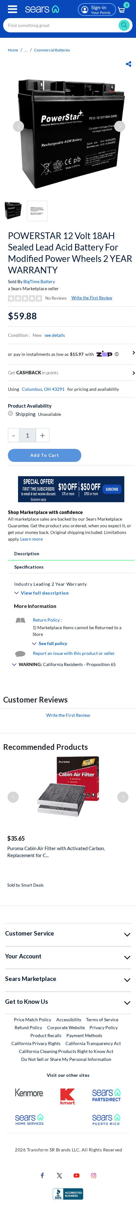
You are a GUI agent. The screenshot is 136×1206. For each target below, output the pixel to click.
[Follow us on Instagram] (93, 1175)
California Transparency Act (93, 1043)
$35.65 (16, 838)
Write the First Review (91, 297)
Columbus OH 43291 (43, 389)
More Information (35, 606)
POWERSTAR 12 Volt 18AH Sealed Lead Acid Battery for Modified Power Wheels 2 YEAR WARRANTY (70, 252)
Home (13, 50)
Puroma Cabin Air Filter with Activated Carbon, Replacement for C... (56, 851)
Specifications (29, 567)
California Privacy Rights (35, 1043)
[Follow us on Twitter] (59, 1175)
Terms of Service (102, 1019)
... (26, 50)
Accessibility (68, 1019)
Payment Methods (84, 1035)
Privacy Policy (104, 1027)
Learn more (31, 539)
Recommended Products (45, 746)
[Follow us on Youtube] (76, 1175)
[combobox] (68, 25)
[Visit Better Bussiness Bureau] (68, 1193)
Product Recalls (45, 1035)
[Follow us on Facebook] (42, 1175)
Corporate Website (66, 1027)
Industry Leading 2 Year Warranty (50, 584)
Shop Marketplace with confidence (45, 512)
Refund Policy (28, 1027)
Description (26, 553)
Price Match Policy (32, 1019)
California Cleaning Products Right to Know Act (66, 1051)
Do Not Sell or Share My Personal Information (66, 1059)
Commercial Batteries (52, 50)
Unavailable (50, 414)
